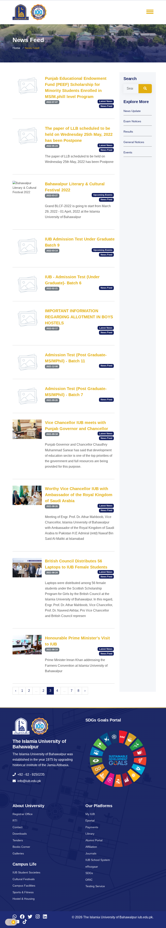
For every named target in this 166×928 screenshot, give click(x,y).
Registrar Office (23, 814)
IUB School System (97, 860)
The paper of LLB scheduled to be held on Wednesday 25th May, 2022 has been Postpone (79, 134)
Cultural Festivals (24, 879)
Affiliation (91, 846)
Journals (90, 853)
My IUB (90, 814)
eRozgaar (91, 866)
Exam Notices (132, 121)
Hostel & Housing (24, 898)
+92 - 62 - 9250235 (30, 774)
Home (16, 48)
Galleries (18, 853)
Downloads (20, 833)
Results (128, 131)
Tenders (18, 840)
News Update (132, 111)
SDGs (89, 873)
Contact (17, 827)
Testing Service (95, 886)
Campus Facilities (24, 885)
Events (127, 152)
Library (89, 833)
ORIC (89, 879)
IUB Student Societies (26, 872)
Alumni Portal (93, 840)
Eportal (90, 820)
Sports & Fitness (23, 892)
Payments (91, 827)
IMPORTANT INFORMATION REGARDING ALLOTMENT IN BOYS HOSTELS (79, 317)
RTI (15, 820)
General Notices (133, 142)
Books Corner (21, 846)
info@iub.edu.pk (28, 781)
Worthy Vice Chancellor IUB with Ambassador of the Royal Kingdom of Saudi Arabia (78, 494)
